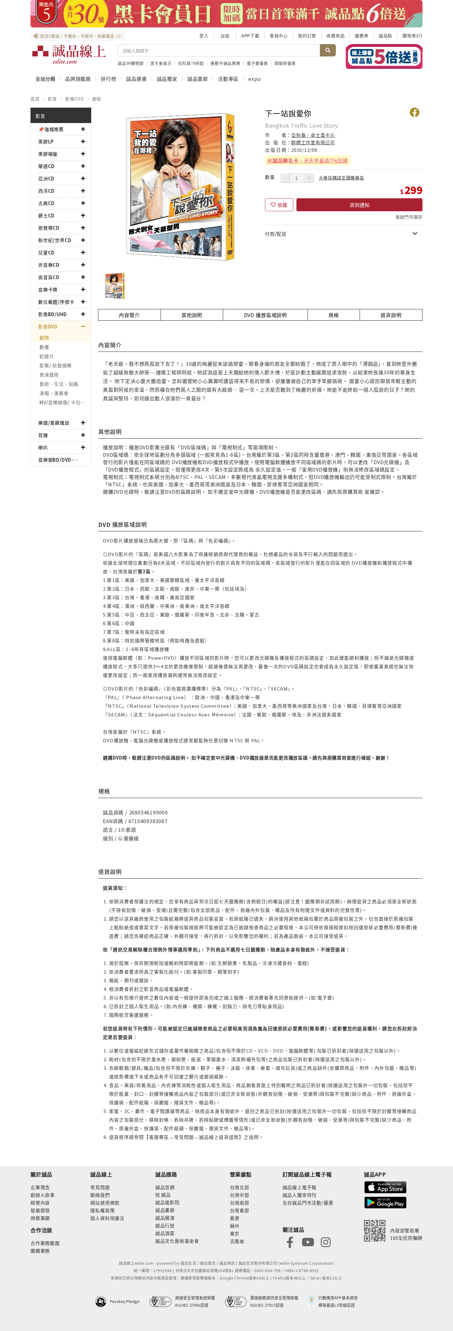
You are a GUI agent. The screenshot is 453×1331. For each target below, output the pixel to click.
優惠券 (361, 35)
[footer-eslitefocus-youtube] (307, 1241)
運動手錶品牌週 (225, 63)
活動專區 (228, 78)
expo (254, 78)
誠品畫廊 (197, 78)
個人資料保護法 (107, 1218)
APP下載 (250, 35)
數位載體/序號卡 (56, 302)
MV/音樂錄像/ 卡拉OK (63, 402)
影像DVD (74, 99)
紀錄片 (46, 356)
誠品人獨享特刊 (300, 1195)
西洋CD (46, 190)
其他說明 (192, 315)
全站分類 (45, 78)
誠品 (165, 1194)
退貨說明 (391, 315)
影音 (52, 99)
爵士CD (46, 215)
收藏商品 (335, 35)
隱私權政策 (102, 1210)
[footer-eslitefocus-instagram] (325, 1241)
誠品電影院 (167, 1202)
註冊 (225, 36)
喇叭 (43, 447)
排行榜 (108, 78)
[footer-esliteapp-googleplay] (385, 1202)
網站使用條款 (105, 1202)
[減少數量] (285, 178)
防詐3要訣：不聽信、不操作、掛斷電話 (81, 36)
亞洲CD (46, 178)
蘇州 (235, 1225)
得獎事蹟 (40, 1218)
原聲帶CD (48, 228)
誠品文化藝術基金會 (177, 1241)
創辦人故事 (43, 1195)
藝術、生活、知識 (58, 384)
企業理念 (40, 1187)
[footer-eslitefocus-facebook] (290, 1241)
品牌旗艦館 (78, 78)
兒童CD (46, 252)
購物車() (412, 35)
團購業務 (40, 1250)
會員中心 (279, 35)
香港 (235, 1218)
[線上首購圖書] (384, 56)
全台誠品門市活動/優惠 (308, 1202)
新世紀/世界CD (54, 240)
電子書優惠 (257, 63)
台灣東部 (239, 1210)
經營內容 (40, 1202)
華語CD (46, 166)
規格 (334, 315)
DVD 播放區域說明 (265, 315)
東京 (235, 1233)
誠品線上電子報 (300, 1187)
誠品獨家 (167, 78)
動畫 (44, 347)
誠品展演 (165, 1217)
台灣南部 (239, 1202)
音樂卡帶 (48, 289)
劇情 (96, 99)
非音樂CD (48, 265)
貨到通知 (359, 204)
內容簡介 (129, 315)
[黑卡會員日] (226, 13)
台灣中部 (239, 1195)
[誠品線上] (69, 54)
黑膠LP (46, 141)
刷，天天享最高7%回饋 (307, 160)
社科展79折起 (191, 63)
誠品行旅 (165, 1225)
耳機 (43, 435)
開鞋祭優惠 (285, 63)
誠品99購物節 (131, 63)
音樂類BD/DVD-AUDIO (59, 459)
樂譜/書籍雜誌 (54, 422)
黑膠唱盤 (48, 153)
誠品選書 (136, 78)
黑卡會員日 (161, 63)
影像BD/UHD (52, 314)
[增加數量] (309, 178)
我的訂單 (307, 35)
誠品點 (385, 35)
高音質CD (48, 277)
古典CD (46, 203)
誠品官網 (165, 1187)
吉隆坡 (237, 1241)
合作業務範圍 (45, 1243)
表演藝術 (49, 374)
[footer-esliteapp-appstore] (385, 1186)
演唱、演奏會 (54, 393)
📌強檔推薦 (51, 129)
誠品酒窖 (165, 1233)
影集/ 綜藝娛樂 (55, 365)
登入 (204, 35)
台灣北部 (239, 1187)
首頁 (35, 99)
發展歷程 (40, 1210)
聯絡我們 (100, 1195)
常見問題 (100, 1187)
